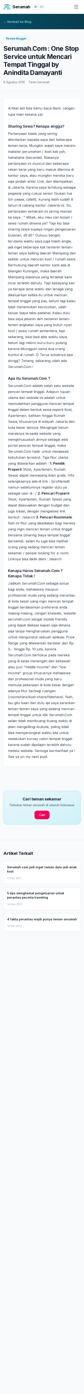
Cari (42, 815)
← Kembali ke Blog (17, 21)
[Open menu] (76, 7)
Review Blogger (16, 38)
